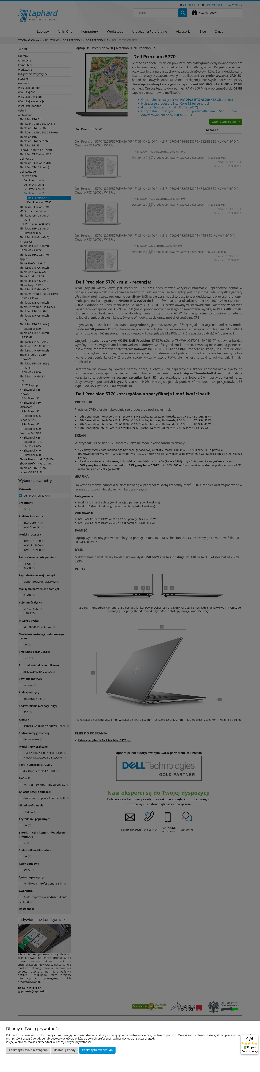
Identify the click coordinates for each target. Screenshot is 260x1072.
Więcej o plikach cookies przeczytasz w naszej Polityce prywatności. (49, 1042)
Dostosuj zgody (65, 1050)
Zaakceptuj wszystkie (97, 1050)
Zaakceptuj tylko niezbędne (28, 1050)
